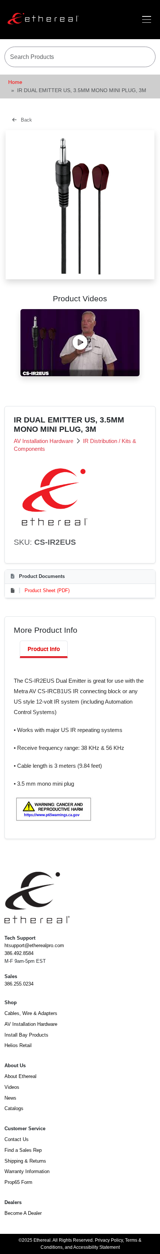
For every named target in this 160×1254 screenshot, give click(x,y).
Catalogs (13, 1108)
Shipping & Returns (25, 1161)
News (10, 1098)
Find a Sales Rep (23, 1150)
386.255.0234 (18, 984)
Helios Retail (18, 1045)
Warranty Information (26, 1171)
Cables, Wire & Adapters (30, 1013)
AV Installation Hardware (44, 441)
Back (25, 120)
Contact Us (16, 1139)
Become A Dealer (23, 1213)
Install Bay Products (26, 1035)
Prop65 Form (18, 1182)
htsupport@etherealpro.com (34, 945)
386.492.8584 (18, 953)
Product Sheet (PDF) (47, 590)
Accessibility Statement (96, 1247)
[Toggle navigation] (147, 19)
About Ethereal (20, 1076)
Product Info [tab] (44, 649)
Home (15, 82)
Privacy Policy (109, 1240)
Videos (11, 1087)
